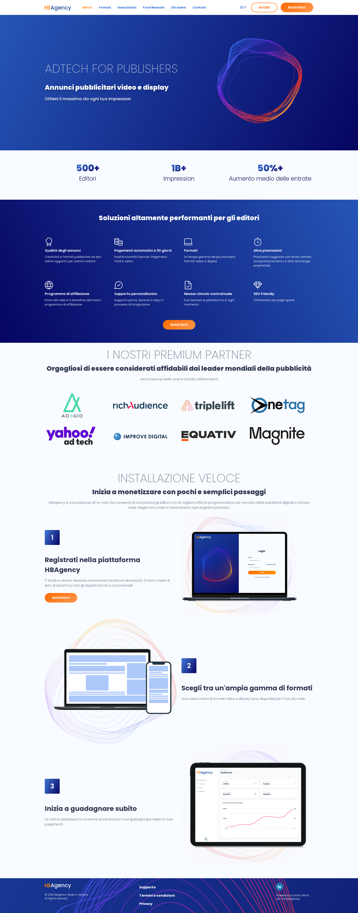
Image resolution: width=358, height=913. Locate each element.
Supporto (147, 887)
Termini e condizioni (157, 895)
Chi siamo (178, 7)
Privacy (145, 903)
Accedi (264, 7)
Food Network (153, 7)
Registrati (297, 7)
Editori (87, 7)
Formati (105, 7)
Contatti (199, 7)
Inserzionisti (127, 7)
